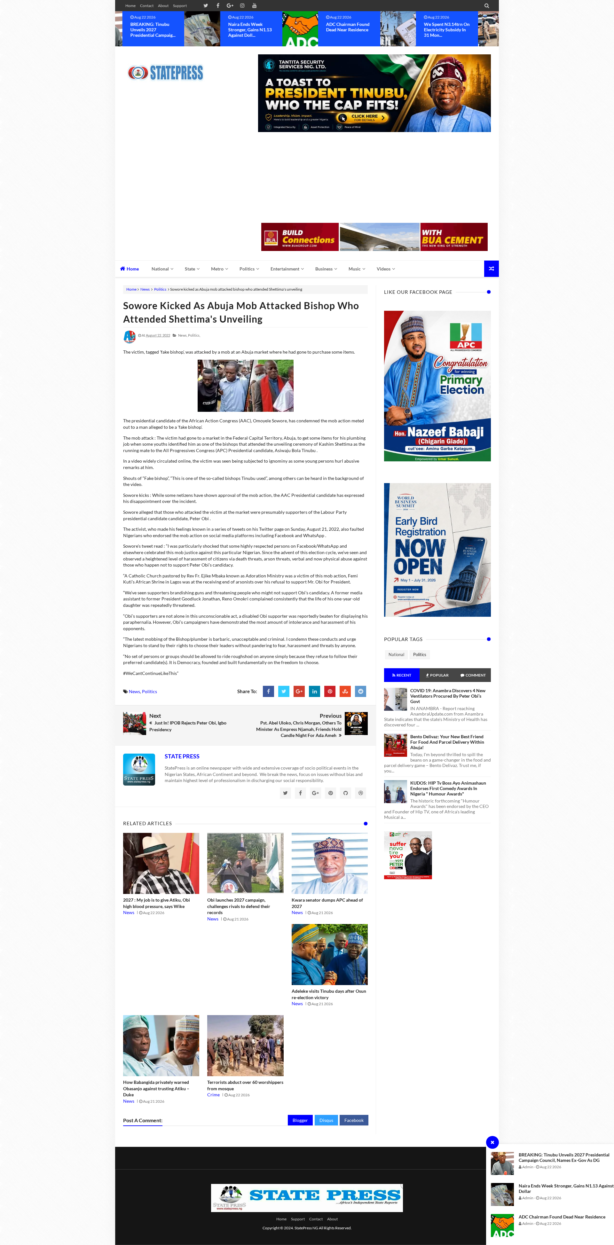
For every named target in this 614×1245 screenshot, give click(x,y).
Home (130, 5)
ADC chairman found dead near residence (562, 1216)
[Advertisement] (374, 178)
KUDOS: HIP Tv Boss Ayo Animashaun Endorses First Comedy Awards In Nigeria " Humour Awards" (448, 788)
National (396, 654)
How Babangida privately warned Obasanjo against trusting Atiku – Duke (156, 1088)
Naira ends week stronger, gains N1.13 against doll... (181, 29)
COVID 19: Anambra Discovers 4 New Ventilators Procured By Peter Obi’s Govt (447, 696)
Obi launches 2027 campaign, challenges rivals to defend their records (238, 906)
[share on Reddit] (360, 691)
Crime (213, 1094)
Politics (160, 289)
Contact (147, 5)
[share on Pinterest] (329, 691)
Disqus (326, 1120)
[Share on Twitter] (283, 691)
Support (180, 5)
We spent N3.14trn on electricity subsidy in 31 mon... (378, 29)
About (163, 5)
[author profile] (129, 342)
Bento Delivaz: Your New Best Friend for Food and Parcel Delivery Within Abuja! (447, 742)
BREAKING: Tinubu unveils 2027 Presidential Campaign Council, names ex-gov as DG (564, 1157)
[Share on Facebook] (268, 691)
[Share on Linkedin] (314, 691)
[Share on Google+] (299, 691)
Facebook (354, 1120)
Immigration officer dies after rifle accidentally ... (472, 29)
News (145, 289)
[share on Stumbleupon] (345, 691)
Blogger (300, 1120)
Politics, (194, 335)
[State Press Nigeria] (168, 68)
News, (182, 335)
